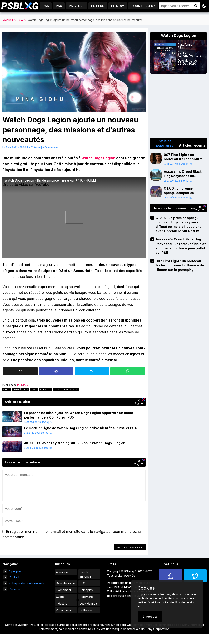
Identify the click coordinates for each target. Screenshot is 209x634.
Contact (14, 577)
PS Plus (97, 6)
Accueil (8, 20)
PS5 (46, 6)
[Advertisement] (178, 105)
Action (182, 55)
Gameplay (86, 590)
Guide (60, 596)
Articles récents (192, 145)
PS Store (76, 6)
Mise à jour (21, 389)
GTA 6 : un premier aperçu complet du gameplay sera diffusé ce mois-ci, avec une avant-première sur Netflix (184, 197)
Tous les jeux (143, 6)
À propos (15, 571)
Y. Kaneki (36, 147)
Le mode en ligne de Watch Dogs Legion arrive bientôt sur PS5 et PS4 (80, 428)
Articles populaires (164, 143)
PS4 (59, 6)
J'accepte (150, 616)
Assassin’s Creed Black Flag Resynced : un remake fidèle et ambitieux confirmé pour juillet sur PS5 (184, 180)
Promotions (63, 610)
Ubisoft (46, 389)
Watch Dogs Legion (98, 158)
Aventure (195, 55)
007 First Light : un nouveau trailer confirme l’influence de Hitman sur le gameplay (184, 161)
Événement (63, 590)
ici (139, 606)
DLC (7, 389)
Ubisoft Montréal (67, 389)
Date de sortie (65, 583)
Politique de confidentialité (27, 583)
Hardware (86, 596)
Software (86, 610)
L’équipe (14, 589)
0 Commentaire (50, 147)
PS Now (117, 6)
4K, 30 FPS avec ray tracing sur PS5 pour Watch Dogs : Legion (74, 443)
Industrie (61, 603)
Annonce (62, 572)
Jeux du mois (89, 603)
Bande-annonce (85, 574)
